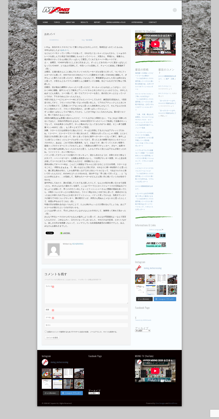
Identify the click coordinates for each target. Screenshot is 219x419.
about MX (70, 22)
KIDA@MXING (54, 40)
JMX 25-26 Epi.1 (163, 86)
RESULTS (84, 22)
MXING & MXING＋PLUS (115, 22)
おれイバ (64, 50)
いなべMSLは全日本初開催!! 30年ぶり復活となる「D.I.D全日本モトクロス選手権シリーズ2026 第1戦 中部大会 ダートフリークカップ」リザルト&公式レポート (144, 201)
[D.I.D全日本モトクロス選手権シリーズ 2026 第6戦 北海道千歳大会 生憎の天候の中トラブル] (140, 290)
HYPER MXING (137, 22)
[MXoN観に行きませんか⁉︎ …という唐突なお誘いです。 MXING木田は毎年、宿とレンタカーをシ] (140, 279)
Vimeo (170, 10)
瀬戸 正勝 (170, 79)
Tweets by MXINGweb (143, 320)
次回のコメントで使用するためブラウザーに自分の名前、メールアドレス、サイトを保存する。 (82, 332)
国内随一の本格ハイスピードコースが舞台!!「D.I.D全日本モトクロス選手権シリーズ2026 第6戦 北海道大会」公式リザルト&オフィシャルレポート (144, 81)
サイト (48, 325)
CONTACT (153, 22)
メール (50, 318)
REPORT (97, 22)
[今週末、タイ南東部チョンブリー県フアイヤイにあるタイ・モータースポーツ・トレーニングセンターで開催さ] (151, 279)
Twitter (159, 10)
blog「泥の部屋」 (88, 40)
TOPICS (57, 22)
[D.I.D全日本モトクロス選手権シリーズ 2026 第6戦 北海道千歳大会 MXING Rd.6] (161, 290)
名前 (50, 310)
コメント (50, 286)
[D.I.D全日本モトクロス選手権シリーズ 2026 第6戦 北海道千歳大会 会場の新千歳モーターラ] (151, 290)
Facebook (154, 10)
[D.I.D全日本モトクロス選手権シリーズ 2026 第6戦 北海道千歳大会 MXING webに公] (172, 279)
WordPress (173, 403)
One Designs (160, 403)
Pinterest (164, 10)
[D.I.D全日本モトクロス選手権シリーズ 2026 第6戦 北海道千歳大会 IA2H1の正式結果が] (161, 279)
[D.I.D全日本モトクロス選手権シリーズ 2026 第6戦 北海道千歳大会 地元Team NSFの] (172, 290)
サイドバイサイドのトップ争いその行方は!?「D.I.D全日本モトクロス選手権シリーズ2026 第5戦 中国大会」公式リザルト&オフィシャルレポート (144, 102)
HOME (45, 22)
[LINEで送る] (65, 233)
